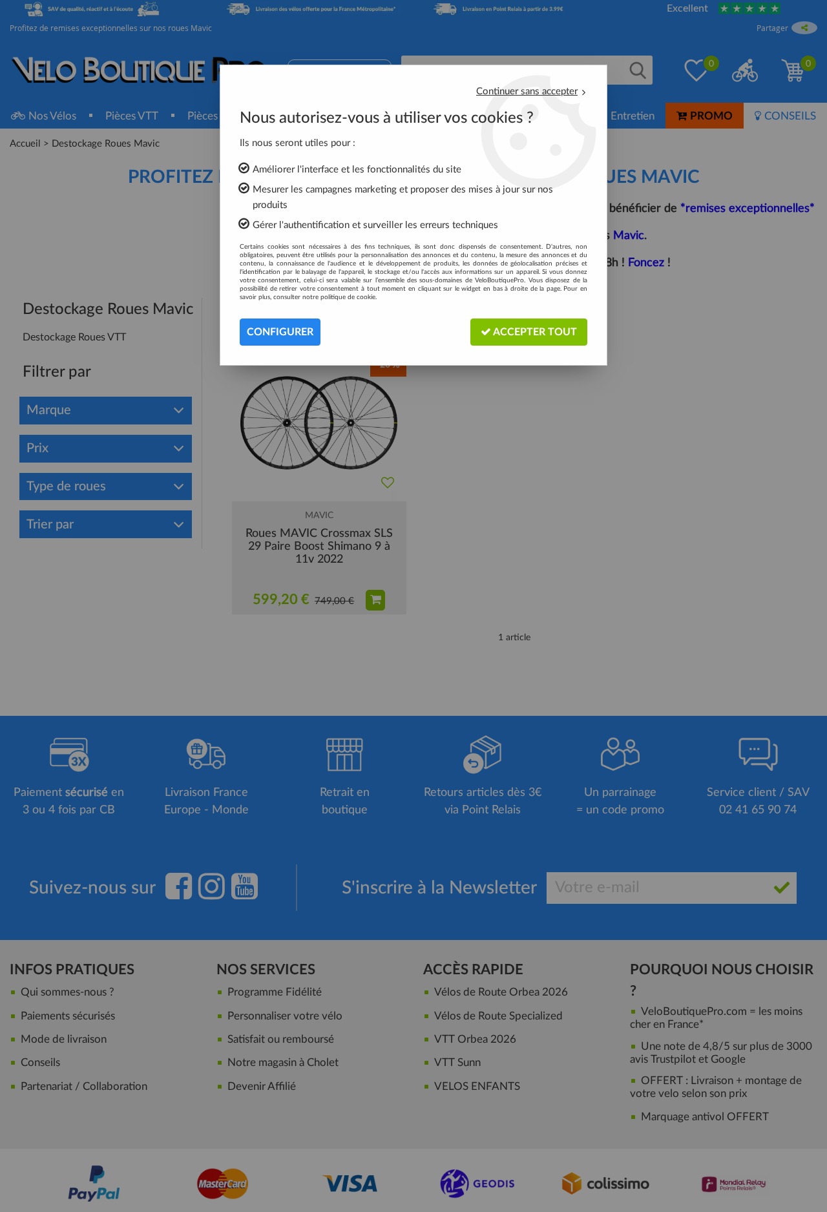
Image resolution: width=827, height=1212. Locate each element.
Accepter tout (534, 332)
